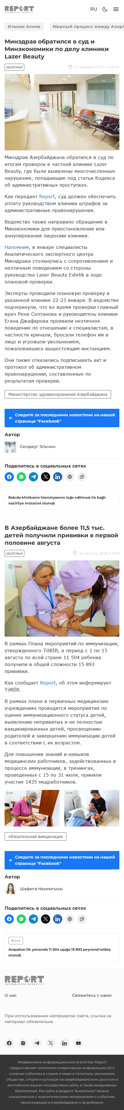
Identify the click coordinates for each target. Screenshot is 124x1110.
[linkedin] (57, 476)
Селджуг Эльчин (38, 446)
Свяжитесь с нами (92, 995)
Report (47, 196)
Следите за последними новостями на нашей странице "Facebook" (65, 418)
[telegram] (33, 476)
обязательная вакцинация (35, 836)
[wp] (21, 476)
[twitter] (45, 476)
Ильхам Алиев (24, 26)
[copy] (82, 476)
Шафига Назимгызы (41, 888)
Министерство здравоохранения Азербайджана (57, 394)
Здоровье (14, 67)
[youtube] (78, 1043)
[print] (69, 476)
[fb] (9, 476)
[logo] (19, 9)
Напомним (17, 247)
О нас (11, 995)
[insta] (23, 1043)
